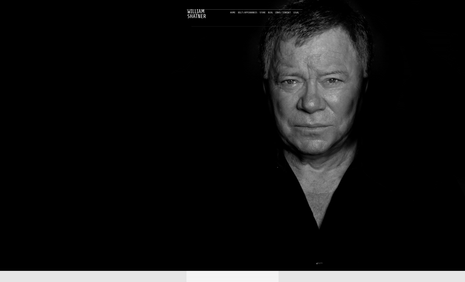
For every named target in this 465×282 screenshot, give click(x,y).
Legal (296, 12)
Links (278, 12)
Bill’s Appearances (247, 12)
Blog (270, 12)
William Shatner (196, 11)
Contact (287, 12)
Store (263, 12)
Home (232, 12)
